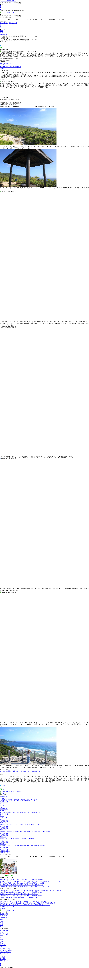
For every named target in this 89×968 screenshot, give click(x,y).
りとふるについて (5, 948)
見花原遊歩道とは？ (6, 63)
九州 (1, 923)
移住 (1, 939)
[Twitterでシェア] (1, 45)
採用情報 (3, 957)
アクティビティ (5, 934)
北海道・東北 (4, 914)
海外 (1, 926)
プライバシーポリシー (7, 950)
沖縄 (1, 925)
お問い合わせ (4, 960)
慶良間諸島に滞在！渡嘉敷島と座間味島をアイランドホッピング (20, 771)
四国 (1, 921)
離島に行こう (4, 23)
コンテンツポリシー (6, 953)
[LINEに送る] (1, 48)
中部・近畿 (3, 917)
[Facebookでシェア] (1, 43)
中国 (1, 919)
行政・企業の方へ (5, 952)
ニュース (3, 945)
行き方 (2, 65)
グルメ (2, 932)
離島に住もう (13, 23)
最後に (2, 68)
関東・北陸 (3, 916)
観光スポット (4, 930)
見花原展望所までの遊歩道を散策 (10, 67)
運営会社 (3, 959)
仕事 (1, 941)
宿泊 (1, 936)
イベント (3, 937)
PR (1, 946)
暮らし (2, 943)
